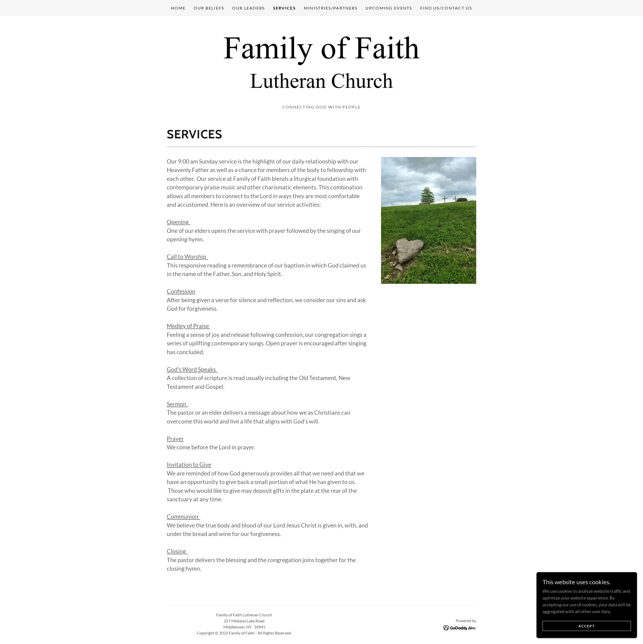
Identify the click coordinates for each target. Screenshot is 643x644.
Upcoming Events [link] (388, 8)
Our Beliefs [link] (209, 8)
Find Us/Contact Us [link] (446, 8)
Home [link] (178, 8)
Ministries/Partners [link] (330, 8)
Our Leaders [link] (248, 8)
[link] (321, 62)
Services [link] (284, 8)
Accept (586, 626)
